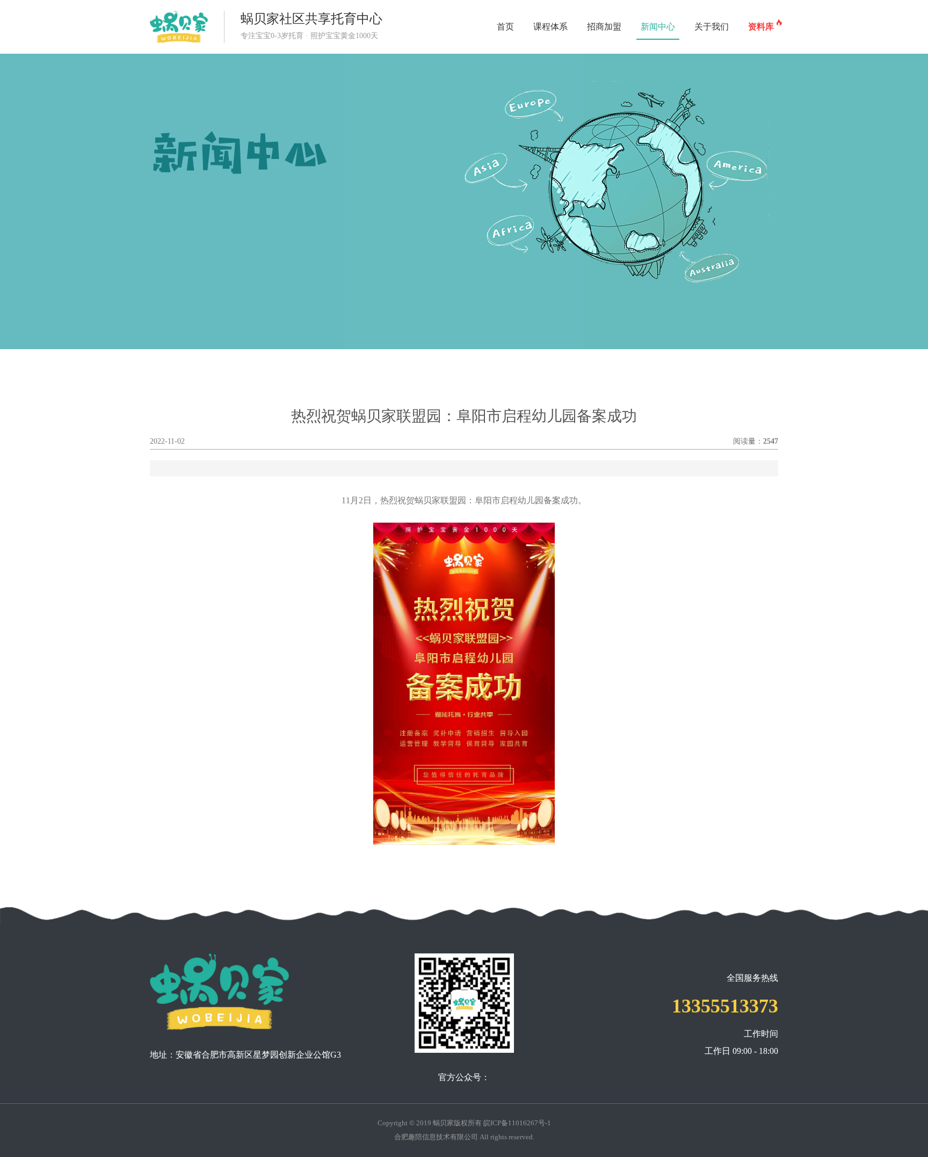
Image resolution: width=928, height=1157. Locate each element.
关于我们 (711, 26)
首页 (505, 26)
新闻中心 (658, 26)
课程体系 (550, 26)
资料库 (763, 24)
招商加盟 (604, 26)
